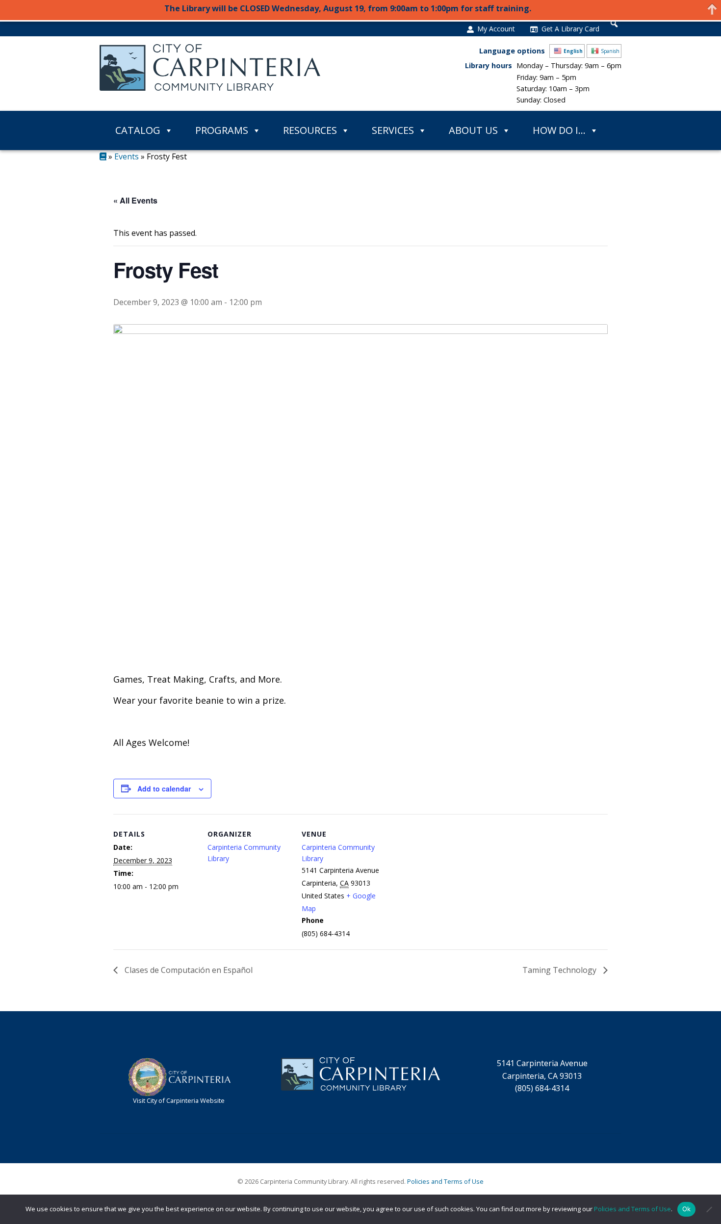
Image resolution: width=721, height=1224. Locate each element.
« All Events (135, 200)
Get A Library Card (570, 28)
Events (126, 156)
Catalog (137, 130)
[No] (709, 1209)
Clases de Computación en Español (188, 970)
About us (473, 130)
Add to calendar (164, 788)
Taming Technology (560, 970)
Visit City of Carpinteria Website (179, 1100)
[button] (614, 23)
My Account (496, 28)
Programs (221, 130)
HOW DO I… (559, 130)
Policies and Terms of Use (445, 1181)
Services (393, 130)
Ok (686, 1209)
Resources (310, 130)
